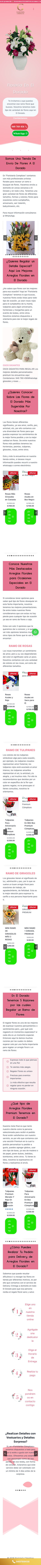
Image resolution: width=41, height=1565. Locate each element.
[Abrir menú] (33, 9)
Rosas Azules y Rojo (9, 697)
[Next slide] (36, 238)
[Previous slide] (5, 238)
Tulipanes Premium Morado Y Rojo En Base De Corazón (9, 1198)
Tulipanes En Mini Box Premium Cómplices (29, 824)
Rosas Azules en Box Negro (10, 497)
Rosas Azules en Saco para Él (29, 698)
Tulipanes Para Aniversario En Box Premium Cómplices (10, 827)
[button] (35, 632)
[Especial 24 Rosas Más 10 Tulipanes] (20, 238)
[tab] (5, 254)
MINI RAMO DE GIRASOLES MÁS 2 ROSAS (10, 934)
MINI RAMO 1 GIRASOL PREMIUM (29, 931)
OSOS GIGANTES (11, 365)
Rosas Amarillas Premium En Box (30, 498)
